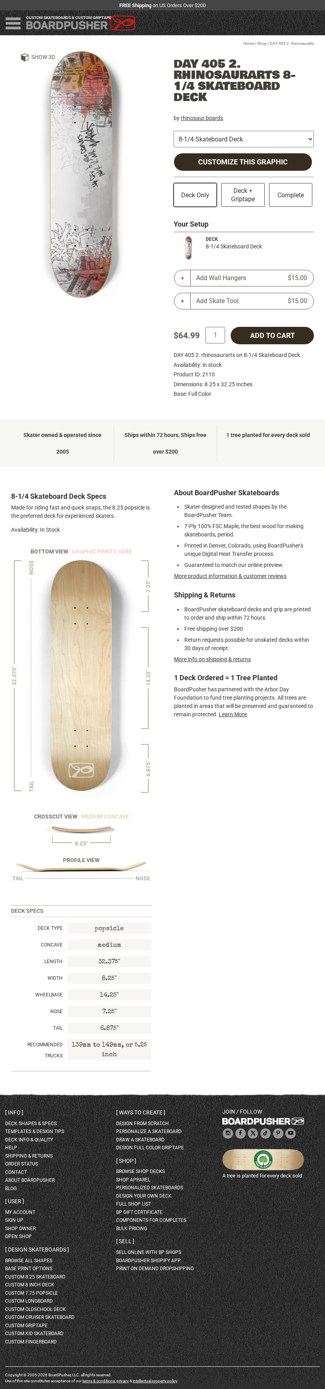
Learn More (233, 714)
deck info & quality (29, 1140)
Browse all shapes (28, 1260)
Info (14, 1112)
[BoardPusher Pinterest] (278, 1134)
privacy (123, 1380)
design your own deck (144, 1196)
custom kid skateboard (34, 1333)
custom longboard (29, 1301)
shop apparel (133, 1180)
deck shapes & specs (31, 1123)
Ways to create (140, 1112)
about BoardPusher (30, 1180)
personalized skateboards (149, 1188)
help (11, 1148)
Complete (290, 195)
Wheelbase (49, 995)
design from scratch (142, 1123)
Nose (56, 1011)
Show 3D (43, 57)
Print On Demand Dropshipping (155, 1268)
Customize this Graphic (243, 162)
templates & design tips (34, 1131)
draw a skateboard (140, 1140)
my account (20, 1212)
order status (21, 1164)
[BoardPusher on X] (253, 1134)
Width (55, 978)
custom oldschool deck (35, 1309)
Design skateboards (37, 1249)
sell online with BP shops (148, 1252)
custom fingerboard (31, 1342)
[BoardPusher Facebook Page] (240, 1134)
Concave (52, 945)
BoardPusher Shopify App (148, 1260)
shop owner (20, 1228)
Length (53, 961)
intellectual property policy (155, 1380)
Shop (262, 43)
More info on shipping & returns (212, 659)
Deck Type (50, 928)
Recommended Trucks (45, 1050)
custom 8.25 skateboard (35, 1277)
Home (248, 43)
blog (11, 1188)
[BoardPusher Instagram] (228, 1134)
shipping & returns (29, 1156)
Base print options (28, 1268)
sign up (14, 1220)
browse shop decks (140, 1171)
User (14, 1201)
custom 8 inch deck (29, 1285)
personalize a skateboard (149, 1131)
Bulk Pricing (131, 1228)
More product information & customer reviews (230, 576)
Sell (125, 1241)
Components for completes (151, 1220)
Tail (58, 1028)
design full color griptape (150, 1148)
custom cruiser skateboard (40, 1317)
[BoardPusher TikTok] (265, 1134)
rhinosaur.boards (202, 118)
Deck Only (195, 195)
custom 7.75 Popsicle (31, 1293)
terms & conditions (98, 1380)
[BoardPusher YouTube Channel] (290, 1134)
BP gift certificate (139, 1212)
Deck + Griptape (243, 195)
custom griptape (26, 1325)
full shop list (133, 1204)
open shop (18, 1236)
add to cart (272, 336)
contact (16, 1172)
